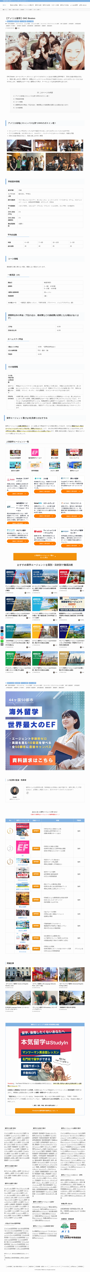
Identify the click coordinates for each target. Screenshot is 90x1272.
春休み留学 (38, 1160)
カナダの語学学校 (23, 1228)
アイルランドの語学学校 (17, 1237)
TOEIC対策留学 (44, 1138)
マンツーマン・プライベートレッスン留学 (50, 23)
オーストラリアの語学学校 (13, 1230)
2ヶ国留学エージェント (39, 1231)
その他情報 (19, 107)
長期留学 (44, 25)
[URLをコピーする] (2, 644)
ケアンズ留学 (8, 1217)
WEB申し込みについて (71, 1211)
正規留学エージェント (46, 1233)
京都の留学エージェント (42, 1216)
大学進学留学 (44, 1142)
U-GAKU (22, 942)
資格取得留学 (37, 25)
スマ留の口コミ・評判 (76, 1182)
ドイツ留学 (17, 1142)
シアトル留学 (11, 1190)
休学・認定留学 (63, 23)
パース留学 (22, 1206)
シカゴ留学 (19, 1190)
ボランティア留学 (50, 1146)
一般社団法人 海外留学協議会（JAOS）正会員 (16, 1257)
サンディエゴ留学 (9, 1188)
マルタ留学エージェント (68, 1140)
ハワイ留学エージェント (69, 1151)
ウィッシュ (22, 951)
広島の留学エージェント (42, 1220)
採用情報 (80, 1266)
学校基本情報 (20, 99)
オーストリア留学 (21, 1144)
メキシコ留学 (18, 1151)
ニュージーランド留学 (18, 1135)
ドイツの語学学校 (20, 1246)
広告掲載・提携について (42, 1266)
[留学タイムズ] (4, 5)
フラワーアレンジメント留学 (45, 1176)
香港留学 (19, 1204)
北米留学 (17, 21)
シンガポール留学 (9, 1140)
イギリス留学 (16, 1138)
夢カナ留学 (22, 906)
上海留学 (12, 1204)
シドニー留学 (18, 1217)
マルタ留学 (25, 1138)
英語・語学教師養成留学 (40, 1189)
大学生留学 (71, 23)
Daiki (15, 797)
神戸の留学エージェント (48, 1209)
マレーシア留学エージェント (76, 1155)
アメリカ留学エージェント (68, 1133)
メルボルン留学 (19, 1208)
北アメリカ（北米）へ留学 (12, 1171)
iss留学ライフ (22, 917)
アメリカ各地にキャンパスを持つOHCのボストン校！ (33, 96)
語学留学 (35, 1133)
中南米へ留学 (16, 1175)
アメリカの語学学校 (10, 1228)
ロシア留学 (7, 1146)
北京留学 (25, 1204)
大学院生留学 (78, 23)
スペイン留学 (21, 1140)
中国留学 (23, 1149)
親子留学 (53, 1138)
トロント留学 (11, 1213)
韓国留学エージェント (78, 1149)
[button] (2, 627)
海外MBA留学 (46, 1140)
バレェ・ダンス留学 (42, 1182)
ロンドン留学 (23, 1200)
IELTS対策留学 (48, 1185)
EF (23, 855)
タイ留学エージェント (76, 1167)
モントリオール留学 (11, 1200)
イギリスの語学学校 (20, 1233)
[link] (27, 793)
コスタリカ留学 (17, 1155)
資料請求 (36, 831)
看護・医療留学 (41, 1167)
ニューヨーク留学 (18, 1193)
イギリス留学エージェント (75, 1138)
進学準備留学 (40, 1191)
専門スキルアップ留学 (39, 1149)
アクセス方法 (65, 1266)
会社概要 (9, 1266)
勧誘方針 (31, 1266)
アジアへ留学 (19, 1173)
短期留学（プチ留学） (11, 25)
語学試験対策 (30, 25)
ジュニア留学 (27, 23)
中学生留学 (42, 1155)
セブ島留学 (25, 1215)
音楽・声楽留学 (46, 1173)
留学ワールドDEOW (22, 889)
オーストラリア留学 (20, 1133)
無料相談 (36, 861)
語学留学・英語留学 (21, 25)
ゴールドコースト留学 (11, 1206)
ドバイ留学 (15, 1211)
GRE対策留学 (43, 1153)
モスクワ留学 (16, 1215)
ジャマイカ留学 (14, 1160)
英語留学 (42, 1133)
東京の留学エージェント (40, 1207)
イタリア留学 (11, 1144)
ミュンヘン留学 (21, 1213)
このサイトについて (55, 1266)
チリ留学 (22, 1153)
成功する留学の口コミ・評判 (69, 1180)
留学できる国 (10, 21)
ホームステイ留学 (35, 23)
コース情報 (19, 102)
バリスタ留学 (40, 1194)
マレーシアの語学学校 (18, 1244)
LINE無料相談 (64, 1208)
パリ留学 (21, 1202)
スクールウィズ (23, 864)
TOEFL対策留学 (11, 23)
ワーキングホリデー (46, 1144)
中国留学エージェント (73, 1146)
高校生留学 (49, 25)
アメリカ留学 (23, 21)
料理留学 (37, 1173)
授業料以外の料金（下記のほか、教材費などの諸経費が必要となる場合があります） (42, 105)
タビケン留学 (22, 930)
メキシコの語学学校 (23, 1248)
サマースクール (19, 23)
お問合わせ (73, 1266)
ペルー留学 (14, 1153)
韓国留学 (15, 1146)
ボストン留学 (30, 21)
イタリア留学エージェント (72, 1162)
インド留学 (15, 1149)
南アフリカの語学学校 (14, 1242)
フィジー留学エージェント (69, 1158)
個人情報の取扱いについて (20, 1266)
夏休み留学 (46, 1160)
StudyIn (22, 838)
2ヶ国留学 (46, 1135)
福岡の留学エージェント (40, 1211)
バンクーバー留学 (24, 1197)
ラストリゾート (23, 880)
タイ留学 (22, 1146)
